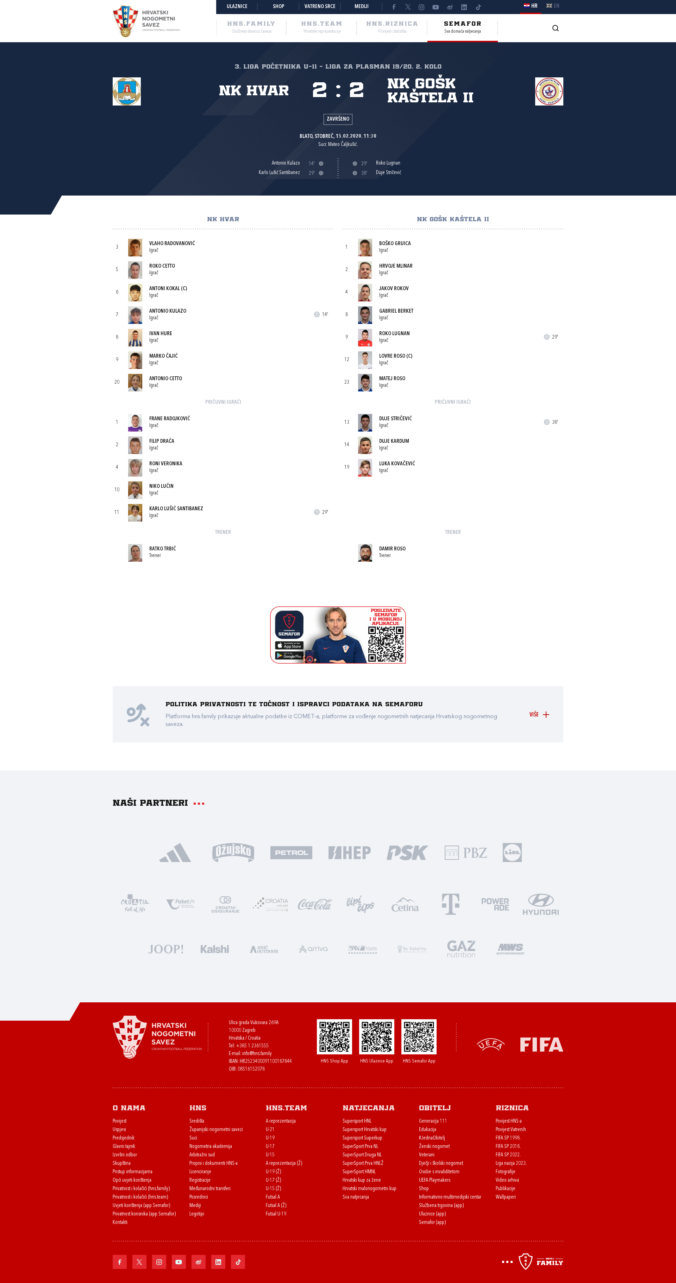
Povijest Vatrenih (511, 1129)
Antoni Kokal (164, 289)
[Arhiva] (555, 28)
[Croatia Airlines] (270, 904)
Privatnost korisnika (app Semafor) (144, 1214)
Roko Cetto (162, 266)
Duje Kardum (394, 441)
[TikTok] (478, 7)
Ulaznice (237, 6)
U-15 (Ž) (273, 1189)
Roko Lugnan (394, 334)
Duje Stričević (395, 419)
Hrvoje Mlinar (396, 266)
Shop (278, 6)
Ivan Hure (160, 334)
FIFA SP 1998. (508, 1138)
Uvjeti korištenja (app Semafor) (141, 1205)
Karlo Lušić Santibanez (176, 509)
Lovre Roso (392, 356)
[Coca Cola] (315, 904)
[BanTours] (362, 948)
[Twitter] (408, 7)
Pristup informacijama (132, 1172)
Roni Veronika (165, 464)
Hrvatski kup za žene (362, 1180)
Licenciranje (200, 1172)
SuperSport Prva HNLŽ (363, 1163)
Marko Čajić (163, 356)
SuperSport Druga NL (362, 1155)
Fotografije (505, 1172)
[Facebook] (394, 7)
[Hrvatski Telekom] (450, 904)
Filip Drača (161, 441)
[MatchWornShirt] (510, 948)
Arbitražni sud (202, 1155)
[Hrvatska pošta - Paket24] (180, 904)
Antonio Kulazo (167, 311)
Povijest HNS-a (509, 1121)
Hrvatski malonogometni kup (369, 1189)
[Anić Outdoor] (264, 948)
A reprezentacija (281, 1121)
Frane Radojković (169, 419)
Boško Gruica (395, 244)
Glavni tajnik (124, 1146)
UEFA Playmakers (434, 1180)
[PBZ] (466, 852)
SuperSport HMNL (359, 1172)
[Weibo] (450, 7)
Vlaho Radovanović (172, 244)
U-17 (270, 1146)
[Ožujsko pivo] (233, 852)
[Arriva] (313, 948)
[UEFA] (491, 1044)
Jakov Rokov (394, 289)
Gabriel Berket (396, 311)
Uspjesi (119, 1129)
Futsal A (273, 1197)
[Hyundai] (540, 904)
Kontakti (120, 1222)
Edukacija (427, 1129)
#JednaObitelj (432, 1138)
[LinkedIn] (464, 7)
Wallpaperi (506, 1197)
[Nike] (175, 852)
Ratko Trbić (162, 549)
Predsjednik (123, 1138)
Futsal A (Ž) (276, 1205)
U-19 (270, 1138)
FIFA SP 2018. (508, 1146)
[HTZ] (135, 904)
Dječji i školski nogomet (441, 1163)
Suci (193, 1138)
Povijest (119, 1121)
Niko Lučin (161, 486)
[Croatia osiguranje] (225, 904)
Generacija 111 (433, 1121)
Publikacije (505, 1189)
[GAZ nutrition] (461, 948)
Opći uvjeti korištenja (132, 1180)
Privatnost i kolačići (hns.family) (141, 1189)
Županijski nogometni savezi (216, 1129)
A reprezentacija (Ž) (284, 1163)
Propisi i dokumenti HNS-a (213, 1163)
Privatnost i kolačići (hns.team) (140, 1197)
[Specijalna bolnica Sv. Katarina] (412, 948)
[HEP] (349, 852)
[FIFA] (541, 1044)
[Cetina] (405, 904)
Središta (196, 1121)
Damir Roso (392, 549)
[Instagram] (422, 7)
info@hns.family (257, 1054)
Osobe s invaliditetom (439, 1172)
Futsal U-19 (276, 1214)
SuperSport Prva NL (360, 1146)
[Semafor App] (338, 662)
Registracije (200, 1180)
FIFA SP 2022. (508, 1155)
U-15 (270, 1155)
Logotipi (196, 1214)
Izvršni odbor (125, 1155)
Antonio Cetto (165, 379)
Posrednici (198, 1197)
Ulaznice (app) (432, 1214)
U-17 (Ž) (273, 1180)
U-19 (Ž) (273, 1172)
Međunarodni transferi (210, 1189)
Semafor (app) (432, 1222)
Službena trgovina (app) (441, 1205)
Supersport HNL (357, 1121)
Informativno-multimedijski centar (450, 1197)
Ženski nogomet (434, 1146)
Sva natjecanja (356, 1197)
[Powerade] (495, 904)
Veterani (426, 1155)
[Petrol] (291, 852)
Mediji (362, 6)
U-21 (270, 1129)
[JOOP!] (165, 948)
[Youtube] (436, 7)
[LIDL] (512, 852)
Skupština (122, 1163)
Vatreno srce (320, 6)
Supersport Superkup (362, 1138)
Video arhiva (507, 1180)
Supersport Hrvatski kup (365, 1129)
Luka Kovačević (397, 464)
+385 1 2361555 (252, 1046)
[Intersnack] (360, 904)
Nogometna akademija (210, 1146)
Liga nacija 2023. (511, 1163)
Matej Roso (392, 379)
